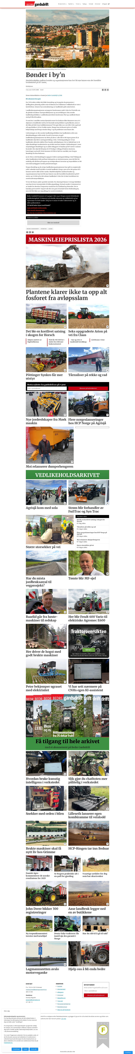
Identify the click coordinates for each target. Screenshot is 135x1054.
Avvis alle (34, 1049)
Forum (78, 4)
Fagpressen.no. (8, 1042)
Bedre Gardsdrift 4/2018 (54, 95)
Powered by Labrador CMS (67, 1051)
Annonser (97, 4)
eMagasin (105, 4)
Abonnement (61, 989)
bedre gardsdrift (33, 228)
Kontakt (91, 4)
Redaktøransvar (62, 1007)
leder (50, 228)
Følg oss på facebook (63, 1010)
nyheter (43, 228)
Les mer (63, 1019)
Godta (25, 1049)
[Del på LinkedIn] (105, 90)
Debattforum (61, 998)
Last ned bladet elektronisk (37, 208)
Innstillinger (128, 1052)
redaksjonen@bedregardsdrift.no (36, 989)
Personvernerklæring (63, 1004)
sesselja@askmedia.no (33, 1000)
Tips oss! (60, 1001)
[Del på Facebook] (103, 90)
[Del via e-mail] (108, 90)
